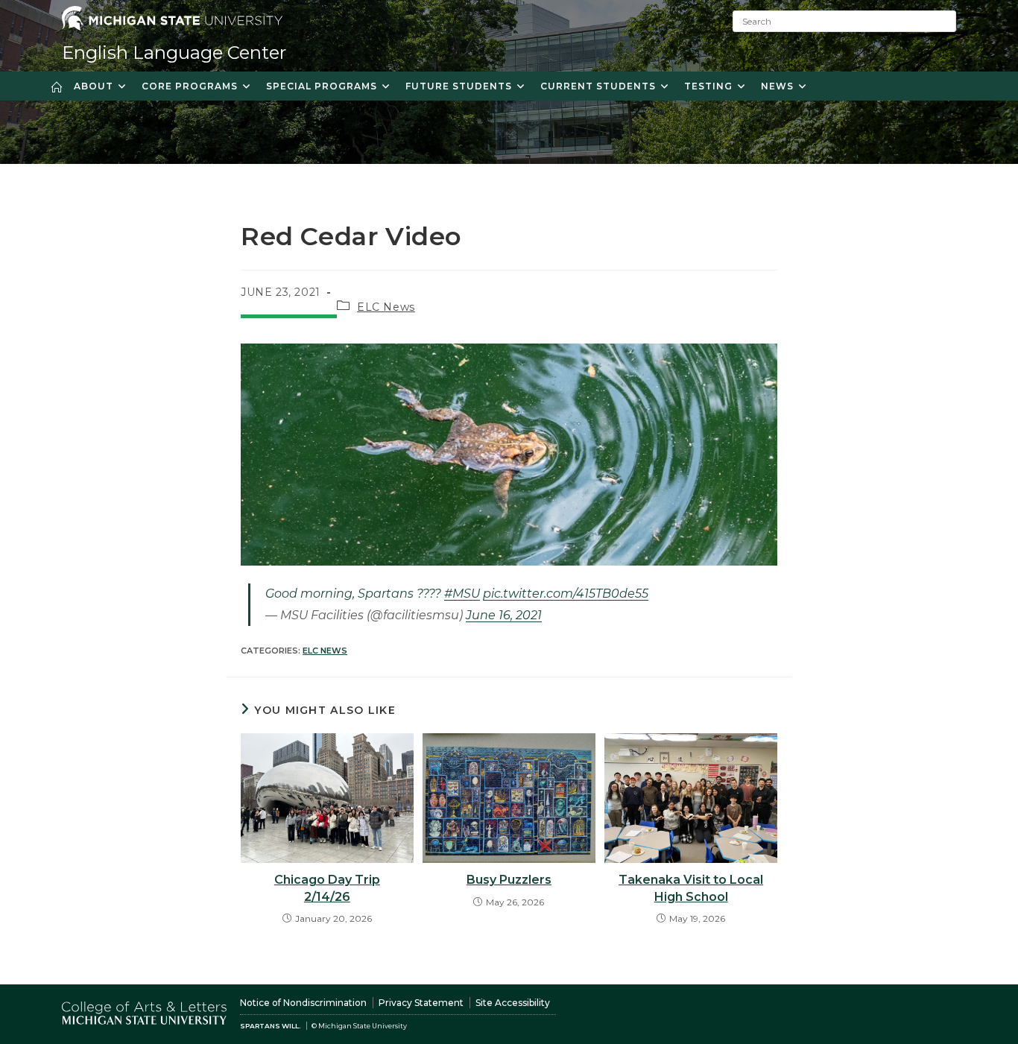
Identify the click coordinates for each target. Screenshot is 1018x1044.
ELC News (386, 307)
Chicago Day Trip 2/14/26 (327, 888)
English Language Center (174, 52)
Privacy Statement (421, 1002)
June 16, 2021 (504, 615)
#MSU (462, 593)
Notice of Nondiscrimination (303, 1002)
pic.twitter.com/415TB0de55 (565, 593)
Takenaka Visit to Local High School (691, 888)
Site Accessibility (512, 1002)
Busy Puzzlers (509, 880)
